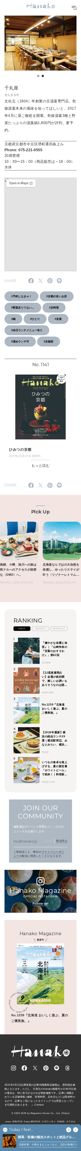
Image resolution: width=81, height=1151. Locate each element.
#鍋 (13, 319)
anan (8, 1121)
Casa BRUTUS (32, 1121)
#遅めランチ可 (20, 341)
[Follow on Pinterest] (45, 1068)
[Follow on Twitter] (35, 1068)
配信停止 (62, 840)
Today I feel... (21, 1130)
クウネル (71, 1121)
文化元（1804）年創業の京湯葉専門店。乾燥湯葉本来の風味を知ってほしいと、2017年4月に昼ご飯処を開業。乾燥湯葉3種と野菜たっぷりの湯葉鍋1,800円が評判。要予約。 (40, 115)
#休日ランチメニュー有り (27, 330)
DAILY (21, 628)
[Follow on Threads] (67, 1068)
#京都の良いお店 (56, 296)
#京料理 (54, 307)
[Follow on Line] (56, 1068)
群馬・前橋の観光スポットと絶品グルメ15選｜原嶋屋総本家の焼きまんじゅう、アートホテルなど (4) (47, 1137)
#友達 (58, 319)
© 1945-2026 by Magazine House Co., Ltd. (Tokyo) (40, 1113)
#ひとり (35, 319)
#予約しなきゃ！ (21, 296)
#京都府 (48, 341)
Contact (39, 1104)
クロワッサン (49, 1121)
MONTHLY (59, 628)
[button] (38, 76)
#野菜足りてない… (22, 307)
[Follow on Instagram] (13, 1068)
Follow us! (40, 903)
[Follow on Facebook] (24, 1068)
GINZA (61, 1121)
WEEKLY (40, 628)
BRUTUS (17, 1121)
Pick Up (40, 511)
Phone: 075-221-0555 (23, 150)
